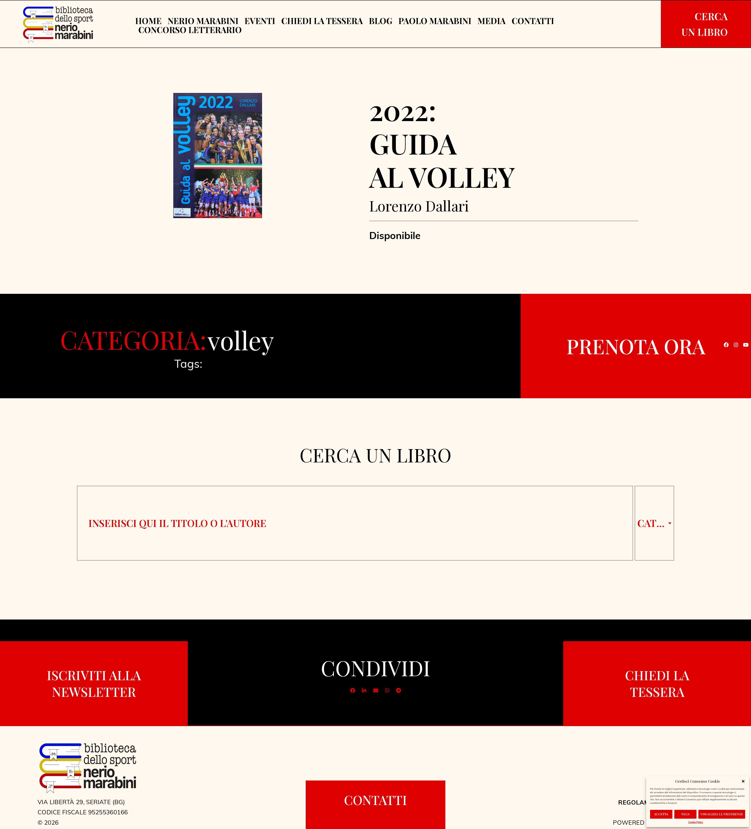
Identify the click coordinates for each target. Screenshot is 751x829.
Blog (380, 20)
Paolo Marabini (434, 20)
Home (148, 20)
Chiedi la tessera (322, 20)
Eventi (259, 20)
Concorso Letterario (190, 29)
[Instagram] (736, 345)
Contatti (533, 20)
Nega (685, 814)
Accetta (661, 814)
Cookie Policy (695, 822)
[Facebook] (726, 345)
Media (491, 20)
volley (241, 340)
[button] (743, 781)
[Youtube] (746, 345)
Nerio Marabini (203, 20)
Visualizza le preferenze (722, 814)
